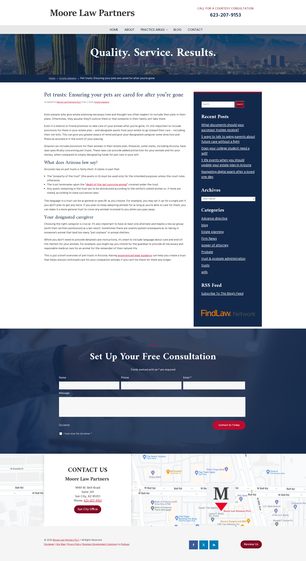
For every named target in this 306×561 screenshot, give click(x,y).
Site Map (61, 544)
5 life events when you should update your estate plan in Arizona (226, 163)
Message (64, 393)
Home (114, 30)
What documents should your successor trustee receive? (222, 128)
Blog (177, 30)
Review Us (251, 544)
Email (187, 377)
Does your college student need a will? (225, 151)
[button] (303, 538)
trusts (205, 265)
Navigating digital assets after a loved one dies (228, 174)
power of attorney (214, 245)
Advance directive (214, 218)
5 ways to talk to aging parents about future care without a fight (228, 139)
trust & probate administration (223, 258)
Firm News (209, 238)
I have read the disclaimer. (78, 433)
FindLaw (125, 544)
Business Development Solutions (100, 544)
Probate (207, 252)
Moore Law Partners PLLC (69, 102)
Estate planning (102, 102)
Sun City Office (88, 509)
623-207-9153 (225, 15)
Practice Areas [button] (153, 30)
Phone (125, 377)
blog (204, 225)
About (129, 30)
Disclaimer (64, 425)
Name (62, 377)
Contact (195, 30)
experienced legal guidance (135, 255)
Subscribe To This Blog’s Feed (222, 293)
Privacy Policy (74, 544)
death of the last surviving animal (106, 184)
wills (204, 272)
